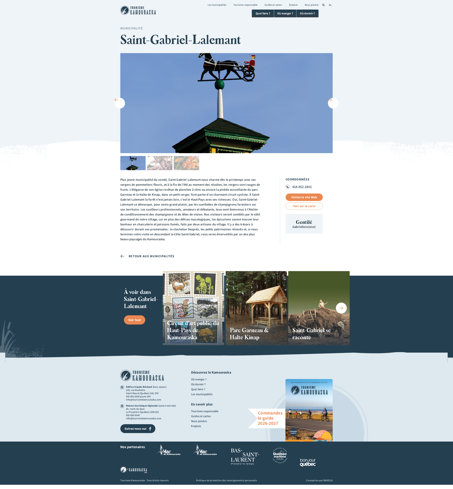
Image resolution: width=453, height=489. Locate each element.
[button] (323, 5)
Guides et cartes (273, 4)
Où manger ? (199, 379)
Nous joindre (312, 4)
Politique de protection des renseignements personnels (226, 480)
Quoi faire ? (198, 389)
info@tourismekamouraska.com (143, 399)
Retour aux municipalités (151, 256)
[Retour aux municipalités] (122, 256)
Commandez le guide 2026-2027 (270, 418)
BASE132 (328, 480)
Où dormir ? (198, 384)
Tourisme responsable (245, 4)
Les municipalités (217, 4)
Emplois (293, 4)
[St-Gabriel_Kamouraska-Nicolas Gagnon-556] (226, 103)
